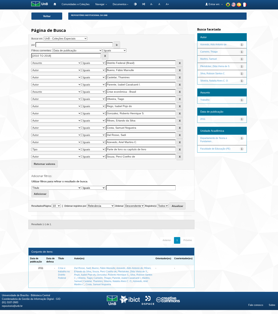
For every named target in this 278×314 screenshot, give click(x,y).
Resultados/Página (41, 206)
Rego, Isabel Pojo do (85, 274)
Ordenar (119, 206)
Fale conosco (255, 305)
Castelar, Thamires (93, 281)
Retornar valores (44, 163)
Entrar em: (214, 4)
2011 (202, 119)
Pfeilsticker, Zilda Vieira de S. (133, 271)
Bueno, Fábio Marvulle (103, 268)
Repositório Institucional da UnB (89, 15)
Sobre (272, 305)
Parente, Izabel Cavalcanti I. (126, 278)
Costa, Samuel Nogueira (98, 284)
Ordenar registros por (75, 206)
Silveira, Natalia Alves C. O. (118, 281)
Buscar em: (37, 38)
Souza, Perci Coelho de (104, 271)
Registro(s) (150, 206)
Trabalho (205, 100)
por (33, 45)
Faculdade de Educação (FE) (215, 148)
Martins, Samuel (208, 59)
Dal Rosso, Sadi (82, 268)
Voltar (46, 16)
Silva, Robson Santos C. (212, 73)
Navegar (100, 4)
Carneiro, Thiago (102, 278)
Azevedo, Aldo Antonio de (129, 268)
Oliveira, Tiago (85, 278)
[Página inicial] (55, 4)
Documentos (120, 4)
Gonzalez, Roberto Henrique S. (113, 274)
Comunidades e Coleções (76, 4)
